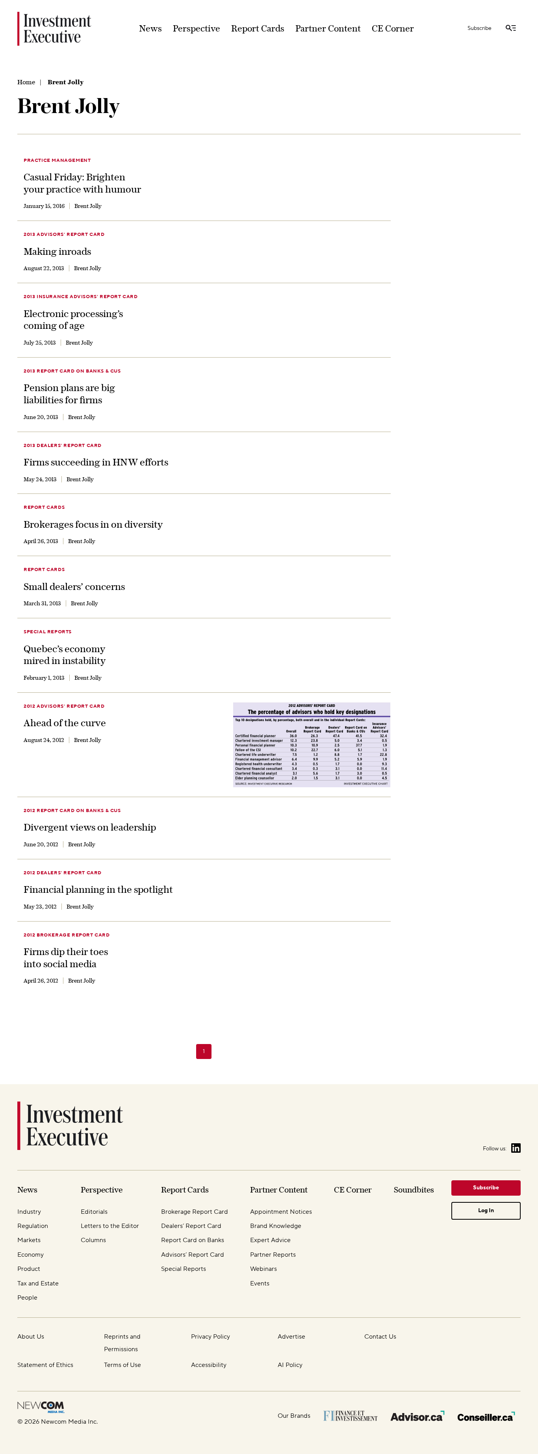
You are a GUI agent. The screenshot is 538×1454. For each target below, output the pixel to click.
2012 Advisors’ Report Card (64, 706)
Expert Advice (270, 1240)
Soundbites (414, 1189)
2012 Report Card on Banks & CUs (72, 811)
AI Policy (290, 1365)
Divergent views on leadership (90, 827)
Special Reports (48, 632)
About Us (30, 1337)
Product (28, 1269)
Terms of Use (122, 1365)
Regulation (32, 1226)
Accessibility (208, 1365)
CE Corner (393, 28)
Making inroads (57, 251)
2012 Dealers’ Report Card (63, 873)
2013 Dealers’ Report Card (63, 446)
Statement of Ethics (45, 1365)
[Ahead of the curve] (312, 744)
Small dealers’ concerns (74, 586)
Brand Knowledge (275, 1226)
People (27, 1298)
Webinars (263, 1269)
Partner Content (328, 28)
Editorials (94, 1212)
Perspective (196, 28)
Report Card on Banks (192, 1240)
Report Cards (257, 28)
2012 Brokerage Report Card (67, 935)
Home (26, 81)
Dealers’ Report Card (191, 1226)
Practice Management (57, 160)
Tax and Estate (38, 1283)
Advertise (291, 1337)
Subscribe (480, 28)
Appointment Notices (281, 1212)
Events (259, 1283)
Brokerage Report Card (194, 1212)
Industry (29, 1212)
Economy (30, 1255)
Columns (93, 1240)
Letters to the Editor (110, 1226)
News (150, 28)
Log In (486, 1210)
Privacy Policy (210, 1337)
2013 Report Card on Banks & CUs (72, 371)
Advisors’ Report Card (192, 1255)
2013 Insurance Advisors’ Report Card (81, 297)
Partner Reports (273, 1255)
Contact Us (380, 1337)
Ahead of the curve (65, 722)
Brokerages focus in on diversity (93, 524)
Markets (29, 1240)
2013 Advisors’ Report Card (64, 234)
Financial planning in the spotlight (98, 889)
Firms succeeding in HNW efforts (96, 461)
